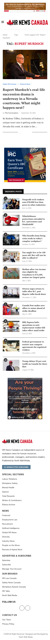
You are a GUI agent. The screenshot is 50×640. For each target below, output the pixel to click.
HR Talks (6, 591)
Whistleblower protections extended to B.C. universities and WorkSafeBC (33, 220)
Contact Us (9, 615)
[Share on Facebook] (22, 132)
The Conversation (11, 113)
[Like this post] (19, 132)
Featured (6, 515)
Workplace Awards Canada (14, 587)
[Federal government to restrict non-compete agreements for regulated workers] (11, 345)
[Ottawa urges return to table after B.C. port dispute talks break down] (11, 292)
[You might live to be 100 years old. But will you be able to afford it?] (11, 256)
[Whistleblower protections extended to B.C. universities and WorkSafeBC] (11, 220)
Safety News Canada (11, 582)
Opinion (5, 492)
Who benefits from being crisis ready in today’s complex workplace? (33, 238)
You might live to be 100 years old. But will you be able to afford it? (34, 255)
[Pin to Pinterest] (27, 132)
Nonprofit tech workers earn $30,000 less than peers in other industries (34, 202)
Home (5, 35)
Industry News (8, 541)
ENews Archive (8, 505)
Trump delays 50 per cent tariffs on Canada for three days (34, 364)
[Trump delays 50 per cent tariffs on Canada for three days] (11, 365)
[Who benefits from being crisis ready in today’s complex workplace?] (11, 239)
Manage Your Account (11, 569)
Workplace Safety (10, 483)
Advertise (6, 560)
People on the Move (11, 545)
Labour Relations (9, 479)
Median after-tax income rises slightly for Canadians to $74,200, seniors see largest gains (34, 273)
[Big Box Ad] (25, 379)
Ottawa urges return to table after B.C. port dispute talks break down (34, 291)
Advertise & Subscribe (16, 556)
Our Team (6, 620)
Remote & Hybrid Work (12, 550)
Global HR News (9, 532)
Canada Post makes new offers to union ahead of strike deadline (33, 308)
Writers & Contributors (12, 500)
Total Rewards (8, 496)
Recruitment (7, 524)
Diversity (6, 537)
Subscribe (6, 565)
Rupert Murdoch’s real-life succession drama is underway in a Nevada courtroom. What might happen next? (24, 98)
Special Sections (13, 474)
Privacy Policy (8, 624)
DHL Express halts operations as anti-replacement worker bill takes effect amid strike (33, 326)
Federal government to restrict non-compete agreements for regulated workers (34, 345)
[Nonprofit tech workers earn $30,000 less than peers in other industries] (11, 203)
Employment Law (9, 520)
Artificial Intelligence (10, 528)
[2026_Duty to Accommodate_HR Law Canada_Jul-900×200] (25, 4)
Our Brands (10, 574)
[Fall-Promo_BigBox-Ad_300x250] (25, 149)
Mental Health (8, 487)
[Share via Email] (30, 132)
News (5, 511)
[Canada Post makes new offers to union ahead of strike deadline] (11, 309)
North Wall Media (9, 595)
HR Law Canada (9, 578)
